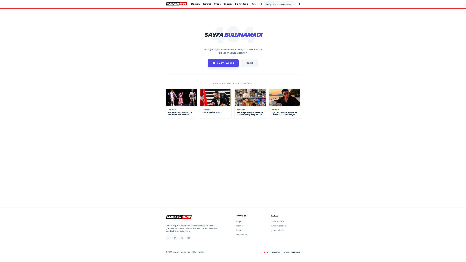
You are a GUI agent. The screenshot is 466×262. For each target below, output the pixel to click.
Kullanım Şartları (278, 226)
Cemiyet (207, 4)
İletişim (239, 230)
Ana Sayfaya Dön (225, 63)
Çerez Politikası (277, 230)
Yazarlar (239, 226)
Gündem (228, 4)
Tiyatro (217, 4)
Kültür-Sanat (242, 4)
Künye (238, 221)
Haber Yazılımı (273, 252)
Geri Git (249, 63)
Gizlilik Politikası (278, 221)
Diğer (254, 4)
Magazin (195, 4)
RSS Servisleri (241, 234)
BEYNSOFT (295, 252)
